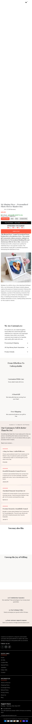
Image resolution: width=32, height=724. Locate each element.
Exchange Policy (5, 687)
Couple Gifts (4, 662)
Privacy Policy (5, 692)
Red (12, 219)
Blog (2, 697)
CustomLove (14, 718)
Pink (16, 219)
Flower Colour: (8, 216)
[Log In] (24, 2)
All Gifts (3, 660)
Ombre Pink (23, 219)
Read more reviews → (7, 443)
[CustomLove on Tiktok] (9, 647)
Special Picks (4, 665)
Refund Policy (5, 690)
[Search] (1, 2)
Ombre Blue (5, 219)
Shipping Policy (5, 685)
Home (2, 657)
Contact (3, 672)
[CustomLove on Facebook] (2, 647)
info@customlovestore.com (9, 715)
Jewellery (3, 667)
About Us (3, 695)
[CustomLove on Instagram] (5, 647)
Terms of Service (5, 682)
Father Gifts (4, 670)
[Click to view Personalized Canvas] (8, 539)
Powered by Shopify (23, 718)
